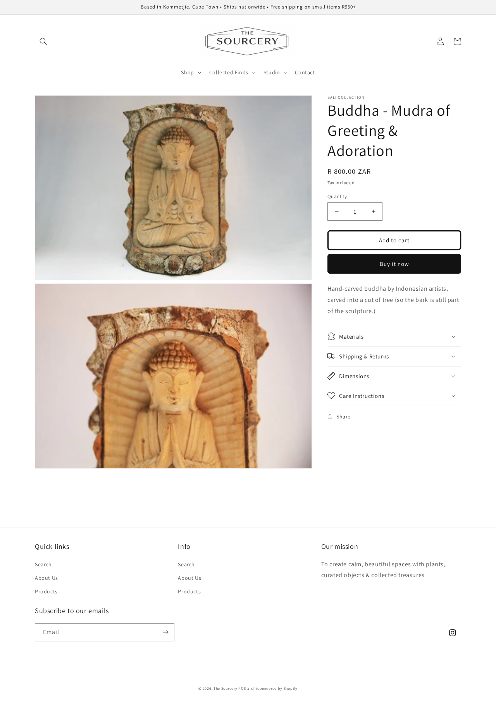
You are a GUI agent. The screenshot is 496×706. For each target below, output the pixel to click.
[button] (43, 41)
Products (46, 591)
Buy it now (394, 263)
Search (43, 564)
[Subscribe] (165, 632)
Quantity (337, 196)
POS (242, 688)
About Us (46, 577)
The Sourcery (226, 688)
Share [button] (343, 416)
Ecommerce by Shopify (276, 688)
